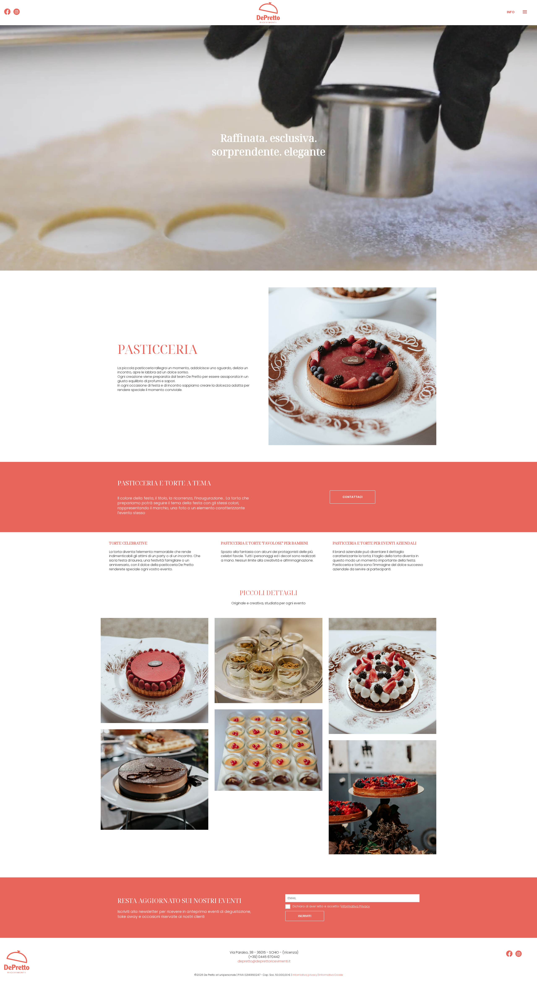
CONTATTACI (352, 497)
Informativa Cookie (331, 975)
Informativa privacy (304, 975)
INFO (511, 12)
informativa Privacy (355, 906)
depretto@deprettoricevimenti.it (264, 961)
